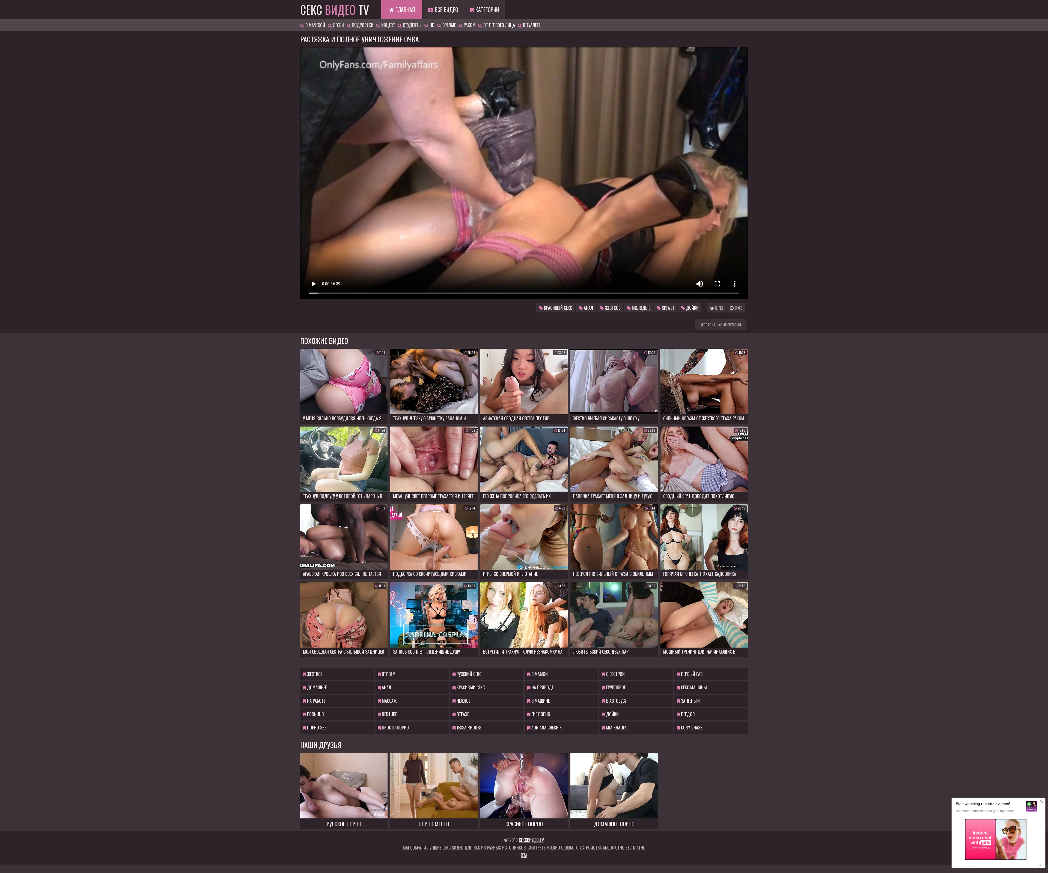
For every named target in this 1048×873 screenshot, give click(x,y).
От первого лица (498, 25)
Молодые (640, 308)
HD (431, 25)
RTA (524, 855)
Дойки (692, 308)
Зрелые (448, 25)
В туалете (531, 25)
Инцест (387, 25)
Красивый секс (557, 308)
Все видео (445, 9)
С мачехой (314, 25)
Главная (404, 9)
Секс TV (334, 9)
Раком (469, 25)
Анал (588, 308)
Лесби (338, 25)
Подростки (362, 25)
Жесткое (612, 308)
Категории (486, 9)
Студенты (412, 25)
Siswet (667, 308)
